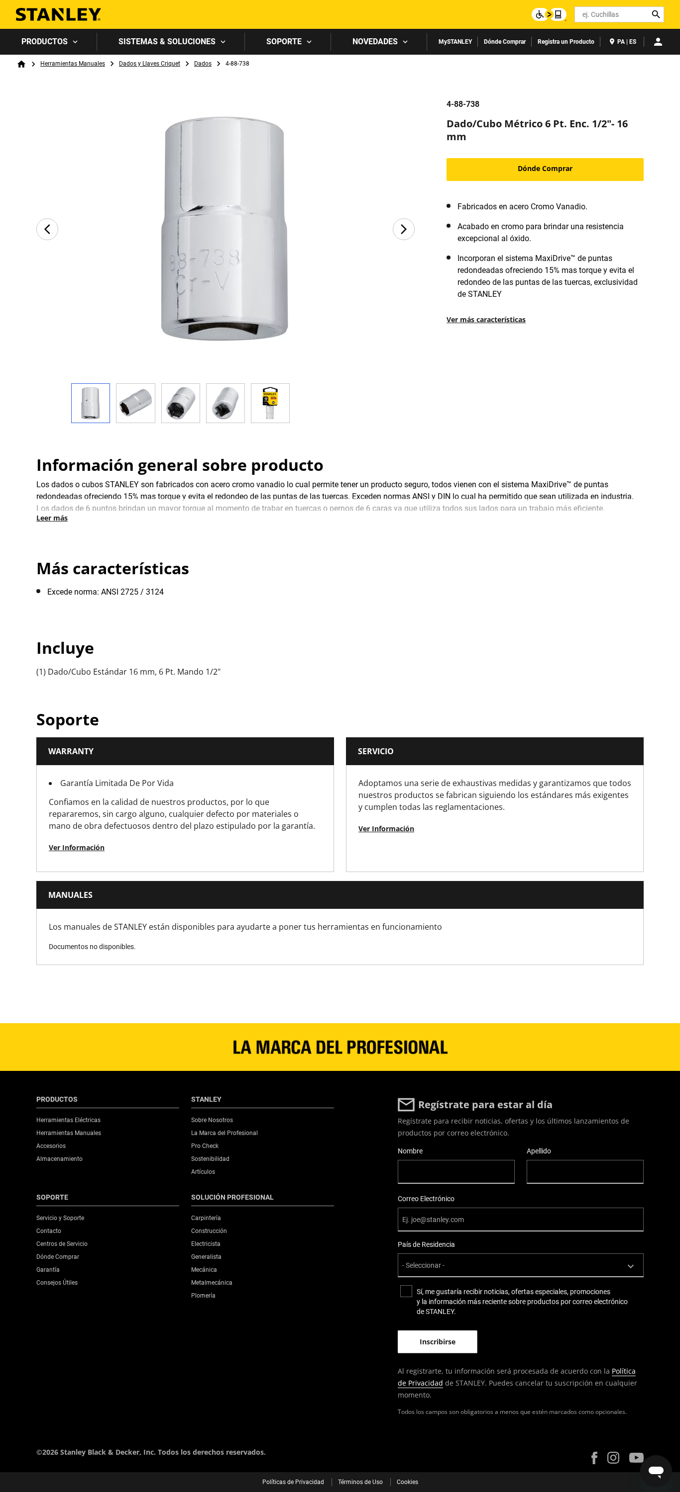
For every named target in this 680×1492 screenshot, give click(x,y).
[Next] (404, 229)
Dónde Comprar (505, 41)
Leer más (52, 518)
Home (21, 64)
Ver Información (77, 847)
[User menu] (658, 42)
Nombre (410, 1151)
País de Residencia (426, 1244)
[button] (594, 1458)
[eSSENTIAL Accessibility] (549, 14)
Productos (44, 41)
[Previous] (47, 229)
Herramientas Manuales (72, 63)
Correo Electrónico (426, 1199)
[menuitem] (48, 42)
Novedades (375, 41)
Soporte (284, 41)
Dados (203, 63)
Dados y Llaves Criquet (149, 63)
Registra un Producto (566, 41)
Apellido (539, 1151)
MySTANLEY (455, 41)
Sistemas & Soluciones (167, 41)
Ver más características (486, 319)
